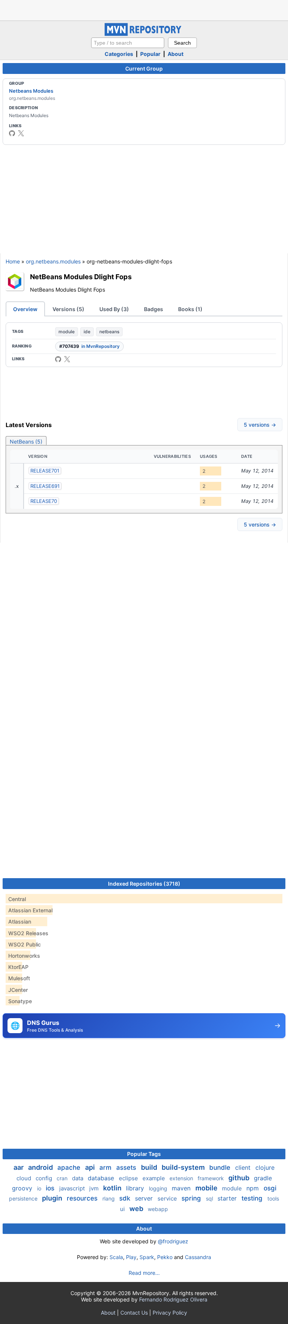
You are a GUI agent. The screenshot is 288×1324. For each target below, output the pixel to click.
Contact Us (134, 1312)
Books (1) (190, 309)
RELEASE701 (44, 471)
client (243, 1167)
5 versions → (260, 424)
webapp (158, 1209)
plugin (53, 1198)
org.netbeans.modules (53, 261)
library (136, 1188)
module (66, 331)
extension (182, 1178)
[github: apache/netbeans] (12, 133)
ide (87, 331)
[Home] (144, 34)
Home (13, 261)
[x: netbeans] (21, 133)
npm (253, 1188)
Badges (153, 309)
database (102, 1178)
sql (210, 1198)
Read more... (144, 1273)
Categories (119, 54)
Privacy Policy (170, 1312)
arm (106, 1167)
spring (192, 1198)
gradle (263, 1178)
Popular (150, 54)
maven (182, 1188)
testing (253, 1198)
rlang (109, 1198)
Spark (147, 1257)
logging (159, 1188)
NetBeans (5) (26, 441)
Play (131, 1257)
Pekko (164, 1257)
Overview (25, 309)
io (40, 1188)
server (144, 1198)
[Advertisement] (144, 9)
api (90, 1167)
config (45, 1178)
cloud (24, 1178)
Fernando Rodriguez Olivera (173, 1299)
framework (211, 1178)
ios (51, 1188)
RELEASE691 (45, 486)
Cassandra (198, 1257)
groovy (23, 1188)
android (41, 1167)
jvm (94, 1188)
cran (63, 1178)
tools (273, 1198)
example (154, 1178)
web (137, 1209)
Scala (116, 1257)
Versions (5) (68, 309)
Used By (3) (114, 309)
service (168, 1198)
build (150, 1167)
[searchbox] (127, 43)
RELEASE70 (43, 501)
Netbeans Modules (31, 91)
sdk (125, 1198)
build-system (184, 1167)
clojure (264, 1167)
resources (83, 1198)
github (239, 1178)
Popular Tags (144, 1154)
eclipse (129, 1178)
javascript (72, 1188)
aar (19, 1167)
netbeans (109, 331)
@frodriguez (173, 1241)
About (175, 54)
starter (228, 1198)
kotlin (113, 1188)
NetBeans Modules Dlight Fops (81, 276)
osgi (270, 1188)
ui (123, 1209)
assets (127, 1167)
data (78, 1178)
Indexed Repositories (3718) (144, 883)
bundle (220, 1167)
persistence (24, 1198)
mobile (207, 1188)
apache (69, 1167)
